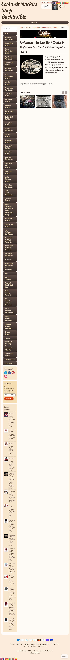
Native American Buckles (8, 179)
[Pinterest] (13, 372)
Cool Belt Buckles (8, 83)
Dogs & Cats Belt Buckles (9, 89)
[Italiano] (10, 658)
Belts (6, 273)
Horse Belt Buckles (8, 147)
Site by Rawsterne (35, 652)
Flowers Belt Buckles (9, 100)
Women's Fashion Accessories (8, 326)
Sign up (49, 2)
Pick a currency (46, 5)
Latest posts (8, 363)
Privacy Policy (44, 644)
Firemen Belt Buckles (9, 112)
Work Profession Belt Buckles (9, 232)
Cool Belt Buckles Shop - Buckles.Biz (34, 650)
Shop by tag (8, 359)
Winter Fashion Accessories (8, 318)
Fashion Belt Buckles (9, 355)
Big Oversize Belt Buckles (9, 58)
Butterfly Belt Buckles (9, 69)
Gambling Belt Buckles (9, 129)
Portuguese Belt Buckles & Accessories (9, 256)
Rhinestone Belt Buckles (9, 186)
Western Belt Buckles (9, 225)
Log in (43, 2)
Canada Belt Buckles (9, 64)
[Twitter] (5, 372)
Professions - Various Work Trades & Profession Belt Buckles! (42, 27)
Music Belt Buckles (8, 172)
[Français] (4, 658)
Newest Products (7, 278)
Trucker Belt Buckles (9, 219)
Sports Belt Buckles (8, 199)
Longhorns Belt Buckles (9, 159)
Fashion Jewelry (7, 333)
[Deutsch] (7, 658)
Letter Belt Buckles (8, 153)
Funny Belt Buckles (8, 124)
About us (19, 644)
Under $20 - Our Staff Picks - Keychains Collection (9, 346)
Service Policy (42, 646)
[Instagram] (5, 376)
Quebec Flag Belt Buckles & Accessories (9, 266)
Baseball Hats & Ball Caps (9, 285)
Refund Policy (55, 644)
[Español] (16, 658)
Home (6, 34)
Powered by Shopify (35, 653)
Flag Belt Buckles (8, 106)
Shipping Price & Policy (31, 644)
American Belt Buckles (9, 38)
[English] (1, 658)
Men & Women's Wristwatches (9, 310)
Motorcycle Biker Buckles (8, 165)
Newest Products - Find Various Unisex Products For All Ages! (9, 209)
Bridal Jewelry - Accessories (8, 293)
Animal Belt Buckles (9, 44)
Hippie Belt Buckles (8, 141)
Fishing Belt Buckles (9, 118)
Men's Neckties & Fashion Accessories (8, 302)
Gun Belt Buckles (7, 135)
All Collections (34, 22)
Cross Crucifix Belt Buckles (9, 76)
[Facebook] (9, 372)
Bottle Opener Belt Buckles (9, 51)
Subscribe (8, 399)
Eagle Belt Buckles (8, 95)
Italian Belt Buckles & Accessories (9, 248)
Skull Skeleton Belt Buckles (9, 193)
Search (12, 644)
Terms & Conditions (29, 646)
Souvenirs (8, 338)
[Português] (13, 658)
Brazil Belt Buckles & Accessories (8, 240)
